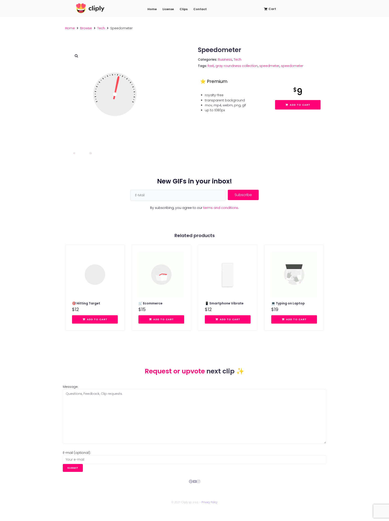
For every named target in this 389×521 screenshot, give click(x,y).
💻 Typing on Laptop (288, 303)
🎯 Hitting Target (86, 303)
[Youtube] (195, 481)
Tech (101, 28)
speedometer (292, 66)
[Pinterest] (191, 481)
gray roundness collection (236, 66)
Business (225, 59)
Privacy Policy (209, 502)
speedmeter (269, 66)
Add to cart (300, 105)
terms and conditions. (221, 208)
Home (70, 28)
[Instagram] (198, 481)
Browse (86, 28)
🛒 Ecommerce (150, 303)
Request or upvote (175, 371)
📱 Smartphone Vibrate (224, 303)
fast (211, 66)
